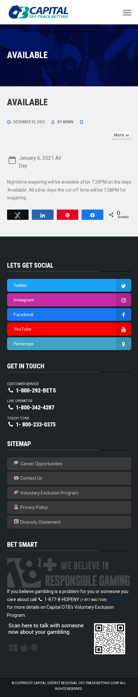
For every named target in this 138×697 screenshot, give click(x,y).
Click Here (118, 599)
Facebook (23, 314)
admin (68, 122)
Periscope (23, 343)
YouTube (22, 328)
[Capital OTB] (39, 11)
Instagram (23, 299)
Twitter (20, 285)
